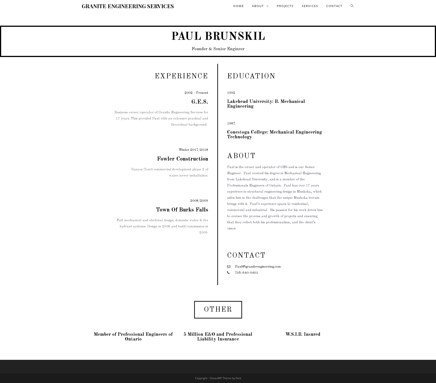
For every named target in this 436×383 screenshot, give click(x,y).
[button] (218, 309)
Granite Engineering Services (128, 6)
